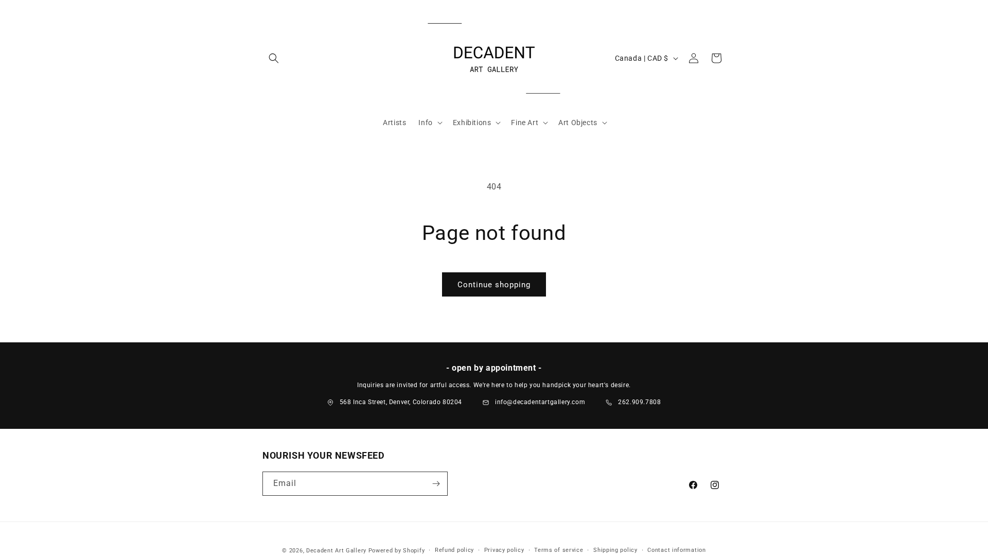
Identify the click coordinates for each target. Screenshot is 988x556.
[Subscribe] (436, 484)
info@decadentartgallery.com (540, 402)
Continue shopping (494, 284)
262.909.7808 (639, 402)
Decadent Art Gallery (336, 550)
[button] (273, 58)
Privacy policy (504, 550)
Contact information (676, 550)
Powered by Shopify (396, 550)
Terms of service (558, 550)
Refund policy (454, 550)
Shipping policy (615, 550)
